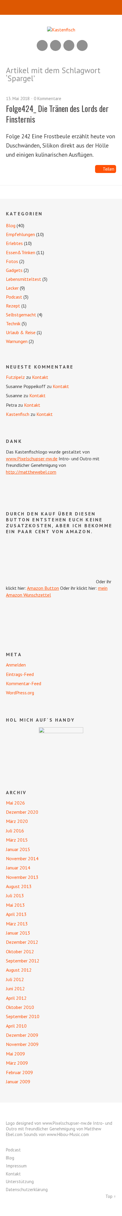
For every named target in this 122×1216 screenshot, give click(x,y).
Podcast (14, 297)
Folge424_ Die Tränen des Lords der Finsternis (57, 113)
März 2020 (17, 821)
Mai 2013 (15, 905)
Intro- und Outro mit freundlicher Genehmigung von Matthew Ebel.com (59, 1128)
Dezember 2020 (22, 812)
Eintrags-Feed (20, 674)
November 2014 (22, 858)
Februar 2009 (19, 1072)
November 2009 (22, 1044)
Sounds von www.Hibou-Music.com (56, 1134)
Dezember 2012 (22, 942)
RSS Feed (42, 45)
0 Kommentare (47, 98)
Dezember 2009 (22, 1035)
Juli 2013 (15, 895)
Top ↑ (110, 1196)
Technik (13, 323)
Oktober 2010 (20, 1007)
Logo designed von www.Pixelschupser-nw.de (49, 1123)
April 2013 (16, 914)
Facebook (68, 45)
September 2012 (22, 961)
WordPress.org (20, 693)
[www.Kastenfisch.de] (61, 749)
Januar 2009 (18, 1081)
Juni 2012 (15, 988)
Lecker (12, 288)
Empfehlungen (20, 234)
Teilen (108, 169)
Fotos (12, 261)
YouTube (55, 45)
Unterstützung (20, 1181)
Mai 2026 (15, 803)
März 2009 (17, 1063)
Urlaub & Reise (21, 332)
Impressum (16, 1166)
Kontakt (40, 377)
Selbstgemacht (21, 315)
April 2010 (16, 1026)
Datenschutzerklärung (27, 1189)
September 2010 (22, 1016)
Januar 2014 (18, 868)
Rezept (13, 306)
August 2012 (19, 970)
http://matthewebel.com (31, 472)
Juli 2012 (15, 979)
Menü (61, 7)
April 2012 (16, 998)
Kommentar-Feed (23, 683)
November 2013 (22, 877)
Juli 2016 (15, 831)
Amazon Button (43, 588)
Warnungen (17, 341)
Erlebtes (14, 243)
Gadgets (14, 270)
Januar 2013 (18, 933)
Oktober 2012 (20, 951)
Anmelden (16, 665)
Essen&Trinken (20, 252)
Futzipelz (15, 377)
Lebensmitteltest (23, 279)
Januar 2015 (18, 849)
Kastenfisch (17, 414)
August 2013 (19, 886)
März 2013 (17, 924)
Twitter (82, 45)
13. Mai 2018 (18, 98)
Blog (10, 225)
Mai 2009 (15, 1054)
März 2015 (17, 840)
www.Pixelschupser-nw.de (31, 459)
